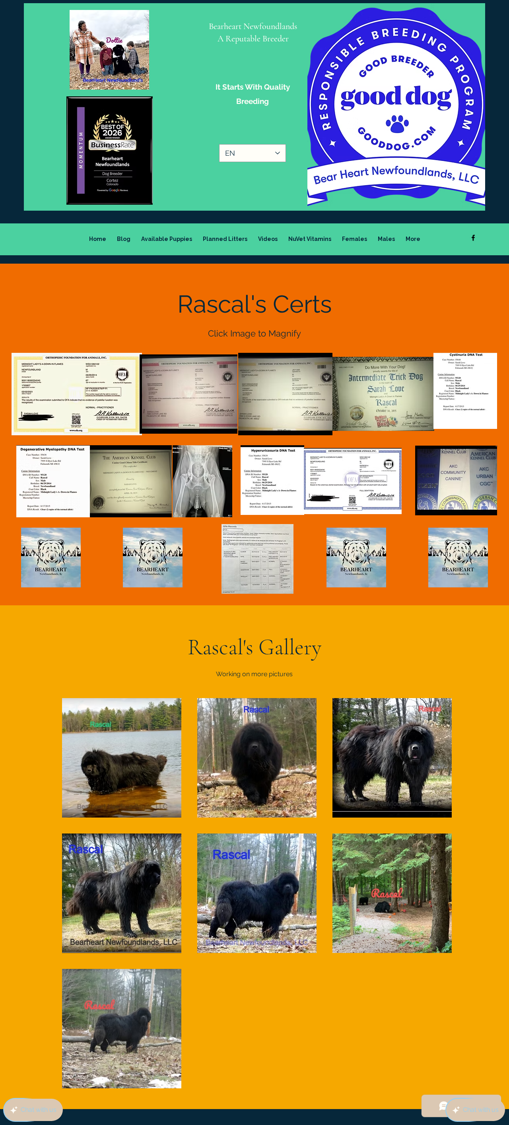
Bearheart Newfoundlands (253, 26)
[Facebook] (473, 238)
